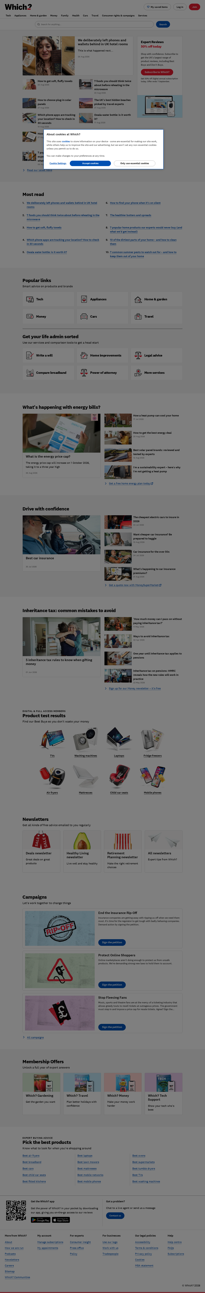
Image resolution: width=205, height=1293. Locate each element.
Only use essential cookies (134, 163)
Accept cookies (90, 163)
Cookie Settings (58, 163)
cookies (66, 141)
